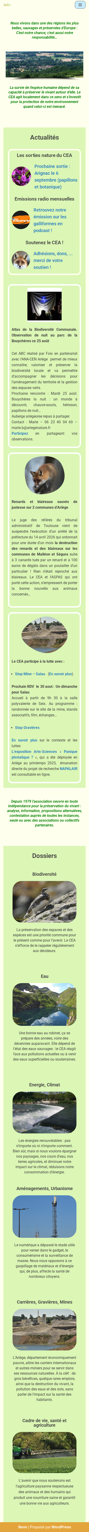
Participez (20, 433)
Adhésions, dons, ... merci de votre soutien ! (53, 260)
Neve (22, 1527)
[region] (44, 66)
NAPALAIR (68, 769)
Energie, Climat (44, 1084)
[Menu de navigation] (80, 5)
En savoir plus (60, 674)
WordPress (61, 1527)
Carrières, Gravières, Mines (44, 1302)
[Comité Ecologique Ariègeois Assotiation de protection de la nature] (7, 4)
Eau (44, 976)
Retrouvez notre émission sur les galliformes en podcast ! (50, 220)
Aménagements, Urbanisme (44, 1188)
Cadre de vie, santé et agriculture (44, 1423)
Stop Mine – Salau (30, 674)
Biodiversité (44, 874)
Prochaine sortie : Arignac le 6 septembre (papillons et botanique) (55, 177)
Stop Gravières (27, 727)
